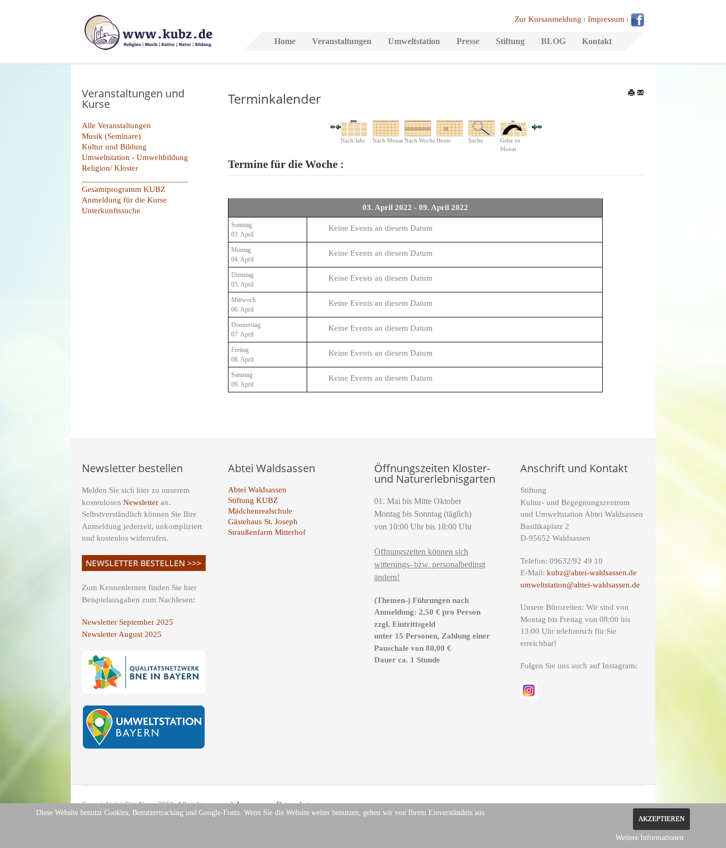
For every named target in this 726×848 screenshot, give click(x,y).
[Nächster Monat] (540, 126)
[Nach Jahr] (354, 127)
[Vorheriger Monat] (332, 126)
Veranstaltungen (342, 41)
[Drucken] (631, 92)
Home (285, 41)
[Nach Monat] (386, 127)
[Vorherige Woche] (338, 126)
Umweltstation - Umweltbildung (135, 157)
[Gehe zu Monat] (513, 127)
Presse (468, 41)
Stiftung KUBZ (253, 500)
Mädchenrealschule (260, 511)
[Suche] (481, 127)
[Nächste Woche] (534, 126)
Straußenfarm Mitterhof (267, 532)
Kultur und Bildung (114, 146)
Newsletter (140, 502)
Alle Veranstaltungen (116, 125)
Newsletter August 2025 (122, 634)
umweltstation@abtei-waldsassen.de (580, 585)
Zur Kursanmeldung (547, 19)
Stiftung (510, 41)
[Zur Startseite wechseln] (148, 31)
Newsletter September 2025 (127, 622)
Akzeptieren (661, 818)
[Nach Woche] (417, 127)
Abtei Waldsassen (257, 489)
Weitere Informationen (649, 838)
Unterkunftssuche (111, 210)
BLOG (553, 41)
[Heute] (449, 127)
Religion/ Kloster (110, 168)
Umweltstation (414, 41)
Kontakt (597, 41)
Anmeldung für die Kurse (124, 200)
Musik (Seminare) (111, 136)
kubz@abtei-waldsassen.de (592, 572)
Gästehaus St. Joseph (263, 521)
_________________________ (135, 178)
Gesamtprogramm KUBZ (123, 189)
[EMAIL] (640, 92)
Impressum (606, 19)
